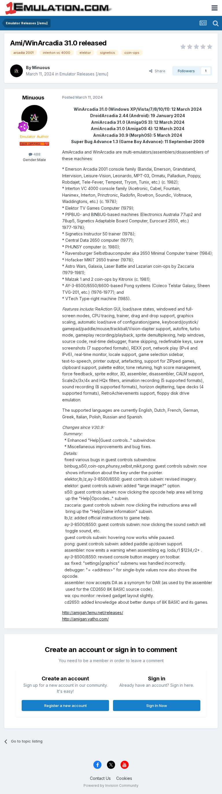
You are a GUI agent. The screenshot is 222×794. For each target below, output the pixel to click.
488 (36, 154)
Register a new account (65, 705)
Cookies (124, 778)
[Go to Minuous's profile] (16, 70)
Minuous (41, 67)
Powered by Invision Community (111, 785)
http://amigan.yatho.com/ (85, 618)
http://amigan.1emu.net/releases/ (92, 612)
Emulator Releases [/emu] (84, 73)
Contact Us (100, 778)
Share (158, 71)
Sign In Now (156, 705)
